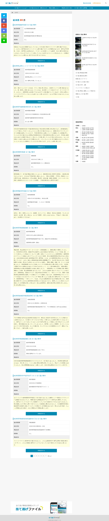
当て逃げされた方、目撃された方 (38, 8)
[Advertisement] (42, 15)
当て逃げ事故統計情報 (81, 72)
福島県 (92, 129)
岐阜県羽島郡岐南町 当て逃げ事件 (26, 228)
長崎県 (88, 157)
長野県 (92, 140)
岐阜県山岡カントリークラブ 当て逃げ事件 (29, 66)
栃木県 (92, 132)
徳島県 (92, 153)
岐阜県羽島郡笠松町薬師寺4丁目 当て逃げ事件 (30, 419)
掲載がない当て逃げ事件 (82, 94)
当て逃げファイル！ (12, 3)
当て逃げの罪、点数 (81, 84)
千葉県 (92, 133)
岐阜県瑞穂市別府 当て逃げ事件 (25, 25)
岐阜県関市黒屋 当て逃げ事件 (24, 152)
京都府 (88, 146)
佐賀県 (92, 156)
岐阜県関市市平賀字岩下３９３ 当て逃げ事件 (30, 375)
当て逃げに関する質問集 (80, 8)
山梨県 (88, 140)
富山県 (84, 137)
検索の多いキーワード (81, 78)
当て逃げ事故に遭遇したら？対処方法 (85, 91)
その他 (91, 8)
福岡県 (84, 156)
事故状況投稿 (87, 3)
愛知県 (92, 142)
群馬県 (84, 133)
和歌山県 (92, 148)
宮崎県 (92, 157)
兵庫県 (84, 148)
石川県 (88, 137)
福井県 (92, 137)
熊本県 (88, 156)
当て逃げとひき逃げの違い (83, 81)
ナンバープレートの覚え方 (83, 88)
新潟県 (84, 140)
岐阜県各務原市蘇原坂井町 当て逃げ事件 (28, 296)
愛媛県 (92, 152)
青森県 (84, 128)
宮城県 (88, 129)
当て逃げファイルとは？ (21, 8)
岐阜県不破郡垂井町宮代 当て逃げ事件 (27, 107)
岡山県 (88, 150)
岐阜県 (16, 20)
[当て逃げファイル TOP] (12, 12)
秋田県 (88, 128)
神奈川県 (84, 135)
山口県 (92, 150)
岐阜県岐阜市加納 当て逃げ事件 (25, 191)
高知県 (88, 153)
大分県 (84, 157)
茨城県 (88, 132)
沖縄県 (84, 161)
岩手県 (92, 128)
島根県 (88, 152)
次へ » (49, 456)
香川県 (84, 153)
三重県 (84, 144)
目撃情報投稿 (97, 3)
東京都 (84, 132)
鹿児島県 (84, 159)
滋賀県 (84, 146)
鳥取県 (84, 152)
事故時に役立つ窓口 (67, 8)
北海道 (84, 125)
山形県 (84, 129)
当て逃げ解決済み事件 (81, 75)
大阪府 (92, 146)
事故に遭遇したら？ (54, 8)
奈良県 (88, 148)
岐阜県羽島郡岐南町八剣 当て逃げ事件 (27, 339)
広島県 (84, 150)
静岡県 (88, 142)
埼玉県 (88, 133)
